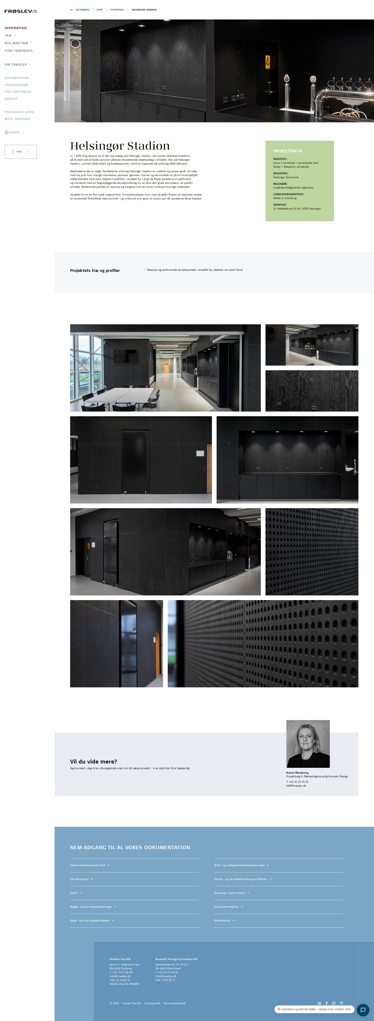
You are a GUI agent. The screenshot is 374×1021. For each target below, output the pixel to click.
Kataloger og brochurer (229, 893)
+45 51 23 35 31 (298, 782)
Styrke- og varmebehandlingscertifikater (241, 879)
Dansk (15, 132)
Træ (8, 35)
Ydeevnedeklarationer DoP (87, 865)
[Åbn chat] (363, 1010)
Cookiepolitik (152, 1003)
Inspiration (16, 28)
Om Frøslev (16, 64)
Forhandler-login (19, 112)
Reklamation (222, 920)
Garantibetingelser (226, 906)
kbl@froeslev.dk (296, 785)
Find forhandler (18, 91)
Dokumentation (17, 78)
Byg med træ (16, 43)
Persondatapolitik (175, 1003)
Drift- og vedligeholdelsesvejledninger (239, 865)
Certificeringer (79, 879)
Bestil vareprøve (18, 119)
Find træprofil (19, 50)
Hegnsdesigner (16, 85)
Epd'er (74, 893)
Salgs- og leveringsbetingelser (90, 920)
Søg (19, 151)
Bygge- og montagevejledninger (91, 906)
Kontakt (11, 99)
